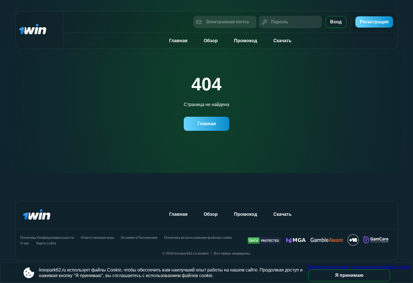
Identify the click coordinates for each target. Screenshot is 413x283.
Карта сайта (46, 243)
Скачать (282, 40)
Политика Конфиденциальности (47, 238)
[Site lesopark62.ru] (39, 30)
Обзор (211, 40)
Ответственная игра (97, 238)
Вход (336, 21)
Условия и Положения (139, 238)
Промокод (245, 40)
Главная (178, 40)
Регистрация (374, 21)
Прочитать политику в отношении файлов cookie (359, 266)
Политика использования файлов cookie (198, 238)
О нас (25, 243)
